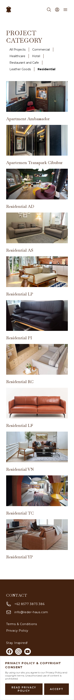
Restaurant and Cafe (24, 62)
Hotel (36, 56)
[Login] (57, 9)
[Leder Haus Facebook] (9, 651)
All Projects (17, 49)
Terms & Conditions (21, 624)
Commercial (41, 49)
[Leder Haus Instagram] (18, 651)
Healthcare (17, 56)
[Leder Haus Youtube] (27, 651)
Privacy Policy (17, 630)
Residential (46, 69)
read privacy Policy (24, 689)
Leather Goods (20, 69)
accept (56, 689)
